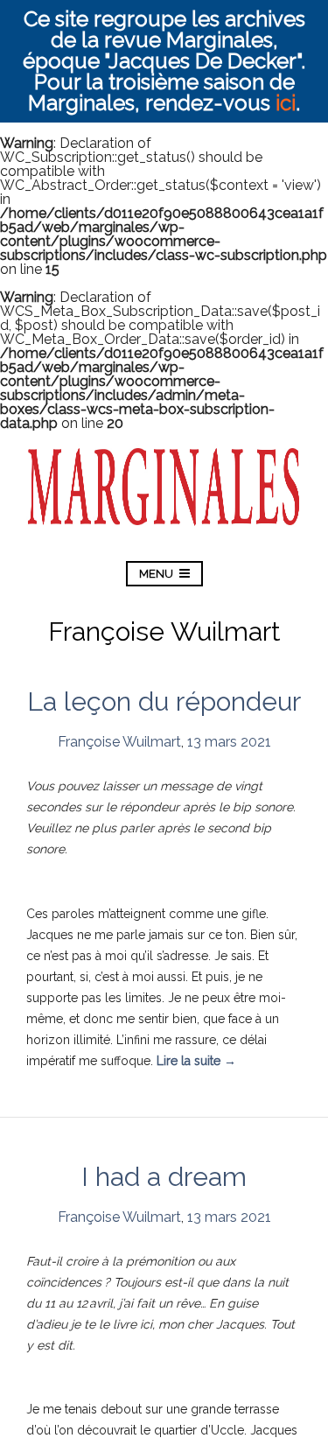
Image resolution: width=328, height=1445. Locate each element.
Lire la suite (196, 1061)
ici (286, 103)
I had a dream (164, 1176)
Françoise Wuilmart (119, 741)
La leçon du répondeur (164, 701)
